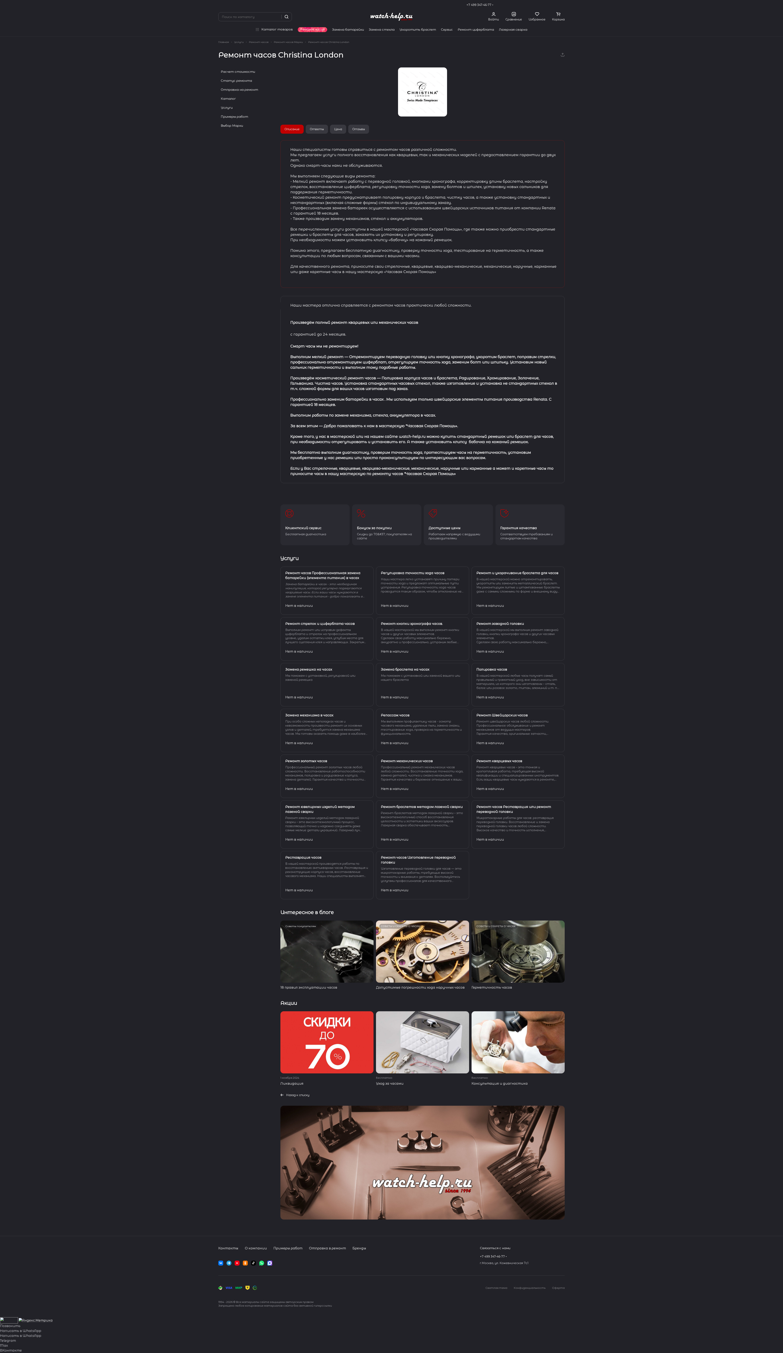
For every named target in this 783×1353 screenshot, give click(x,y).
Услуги (227, 108)
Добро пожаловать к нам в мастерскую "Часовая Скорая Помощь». (391, 426)
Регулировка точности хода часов (412, 573)
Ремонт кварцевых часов (499, 761)
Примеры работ (234, 117)
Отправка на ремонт (239, 90)
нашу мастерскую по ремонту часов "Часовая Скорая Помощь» (392, 474)
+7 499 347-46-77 (478, 5)
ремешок (496, 436)
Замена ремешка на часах (308, 669)
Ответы (317, 129)
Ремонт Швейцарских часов (502, 715)
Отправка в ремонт (327, 1248)
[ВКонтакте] (220, 1263)
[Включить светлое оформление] (563, 5)
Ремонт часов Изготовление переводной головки (418, 860)
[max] (269, 1263)
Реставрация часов (303, 857)
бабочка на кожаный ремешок (498, 442)
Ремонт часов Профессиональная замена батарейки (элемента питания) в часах (322, 575)
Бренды (359, 1248)
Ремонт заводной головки (500, 624)
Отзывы (358, 129)
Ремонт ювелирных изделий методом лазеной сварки (320, 809)
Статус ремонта (236, 81)
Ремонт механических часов (407, 761)
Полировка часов (491, 669)
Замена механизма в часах (309, 715)
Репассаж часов (395, 715)
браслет (524, 436)
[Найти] (286, 16)
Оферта (558, 1287)
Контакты (228, 1248)
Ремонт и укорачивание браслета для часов (517, 573)
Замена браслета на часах (405, 669)
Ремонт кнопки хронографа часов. (412, 624)
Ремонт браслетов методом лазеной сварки (422, 807)
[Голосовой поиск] (276, 16)
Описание (292, 129)
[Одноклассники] (245, 1263)
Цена (338, 129)
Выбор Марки (232, 126)
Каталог (228, 99)
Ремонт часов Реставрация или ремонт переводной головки (513, 809)
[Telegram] (228, 1263)
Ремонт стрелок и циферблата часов (320, 624)
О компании (256, 1248)
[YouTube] (237, 1263)
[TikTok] (253, 1263)
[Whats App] (261, 1263)
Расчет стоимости (238, 72)
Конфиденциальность (529, 1287)
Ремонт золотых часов (306, 761)
